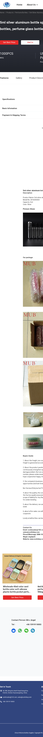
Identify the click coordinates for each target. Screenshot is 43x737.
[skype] (33, 631)
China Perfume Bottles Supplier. (24, 733)
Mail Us (30, 42)
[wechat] (26, 631)
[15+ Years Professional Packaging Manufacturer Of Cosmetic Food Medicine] (7, 4)
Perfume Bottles (21, 12)
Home (2, 12)
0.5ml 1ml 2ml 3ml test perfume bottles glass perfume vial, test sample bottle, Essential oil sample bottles (16, 591)
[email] (13, 631)
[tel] (39, 631)
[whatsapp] (20, 631)
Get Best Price (9, 42)
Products (10, 12)
